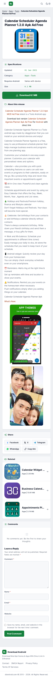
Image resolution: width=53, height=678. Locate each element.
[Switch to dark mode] (48, 3)
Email (7, 603)
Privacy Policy (32, 663)
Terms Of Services (10, 667)
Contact (5, 663)
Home (4, 11)
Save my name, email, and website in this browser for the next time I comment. (24, 626)
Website (7, 614)
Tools (17, 11)
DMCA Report (17, 663)
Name (7, 592)
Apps (11, 11)
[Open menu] (4, 3)
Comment (9, 559)
